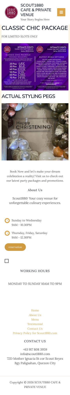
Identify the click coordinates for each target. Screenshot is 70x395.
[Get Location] (17, 261)
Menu (35, 319)
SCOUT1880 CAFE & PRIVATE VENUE (36, 10)
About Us (35, 315)
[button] (15, 247)
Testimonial (35, 324)
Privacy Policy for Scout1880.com (35, 333)
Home (35, 310)
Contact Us (35, 328)
